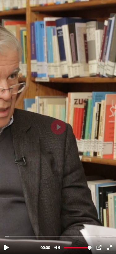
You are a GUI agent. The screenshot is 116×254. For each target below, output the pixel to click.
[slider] (59, 236)
